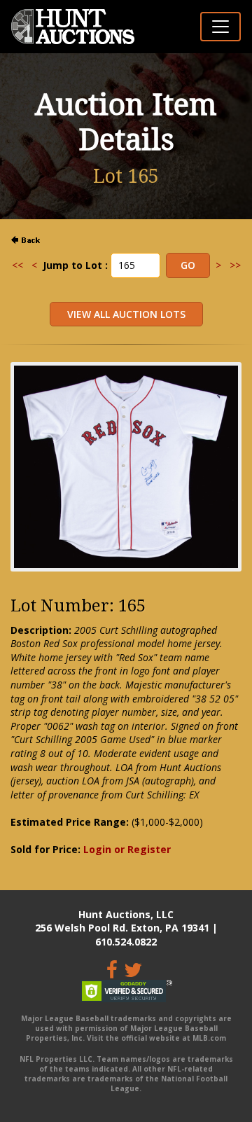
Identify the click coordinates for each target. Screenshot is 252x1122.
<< (17, 265)
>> (235, 265)
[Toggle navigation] (220, 26)
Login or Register (127, 849)
